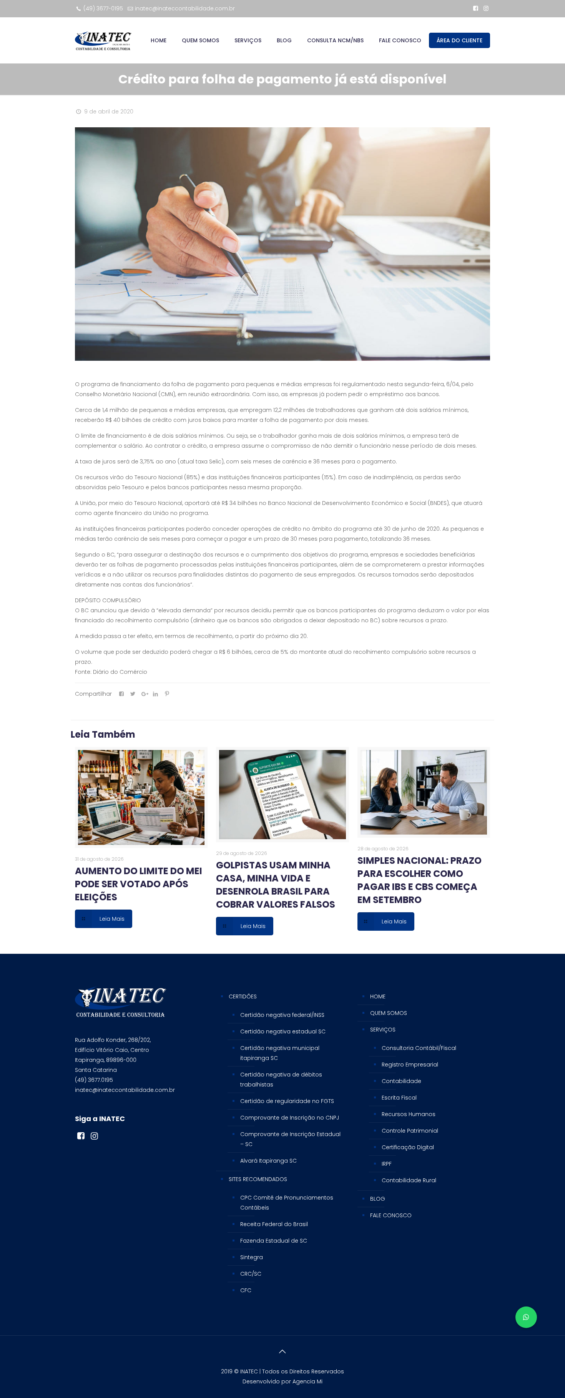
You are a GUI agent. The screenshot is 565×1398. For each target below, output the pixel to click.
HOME (378, 996)
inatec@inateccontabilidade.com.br (185, 8)
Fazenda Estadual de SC (273, 1241)
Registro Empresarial (410, 1064)
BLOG (377, 1199)
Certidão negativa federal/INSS (282, 1015)
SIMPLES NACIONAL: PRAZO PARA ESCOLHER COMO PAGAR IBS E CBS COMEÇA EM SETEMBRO (419, 880)
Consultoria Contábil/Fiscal (419, 1048)
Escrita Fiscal (399, 1097)
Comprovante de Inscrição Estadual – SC (290, 1139)
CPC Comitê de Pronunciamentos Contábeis (286, 1202)
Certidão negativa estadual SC (283, 1031)
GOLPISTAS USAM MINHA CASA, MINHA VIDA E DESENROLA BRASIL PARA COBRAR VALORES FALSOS (275, 885)
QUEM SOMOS (388, 1013)
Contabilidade (401, 1081)
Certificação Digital (408, 1147)
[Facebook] (476, 8)
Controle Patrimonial (410, 1131)
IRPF (387, 1164)
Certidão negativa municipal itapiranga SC (279, 1053)
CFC (245, 1290)
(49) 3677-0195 (103, 8)
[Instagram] (486, 8)
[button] (526, 1317)
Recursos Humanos (408, 1114)
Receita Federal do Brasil (274, 1224)
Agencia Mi (307, 1381)
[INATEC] (103, 40)
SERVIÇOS (383, 1029)
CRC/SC (250, 1274)
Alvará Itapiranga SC (268, 1161)
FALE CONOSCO (391, 1215)
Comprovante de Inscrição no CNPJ (289, 1117)
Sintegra (251, 1257)
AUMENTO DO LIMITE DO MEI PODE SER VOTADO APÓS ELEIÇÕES (138, 884)
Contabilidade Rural (409, 1180)
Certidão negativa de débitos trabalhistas (281, 1079)
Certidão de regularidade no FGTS (287, 1101)
